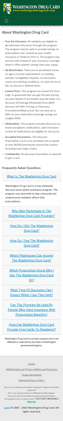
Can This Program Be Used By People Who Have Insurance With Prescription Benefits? (31, 310)
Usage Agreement (32, 375)
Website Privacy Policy (32, 380)
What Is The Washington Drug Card (31, 176)
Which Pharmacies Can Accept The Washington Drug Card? (31, 258)
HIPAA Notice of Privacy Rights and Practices (31, 369)
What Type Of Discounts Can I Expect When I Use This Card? (31, 292)
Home (31, 364)
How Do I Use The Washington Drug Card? (31, 243)
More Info (31, 402)
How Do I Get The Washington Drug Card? (31, 228)
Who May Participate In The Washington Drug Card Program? (31, 213)
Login (7, 407)
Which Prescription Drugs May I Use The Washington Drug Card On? (31, 275)
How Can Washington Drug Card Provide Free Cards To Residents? (31, 327)
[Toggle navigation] (6, 21)
